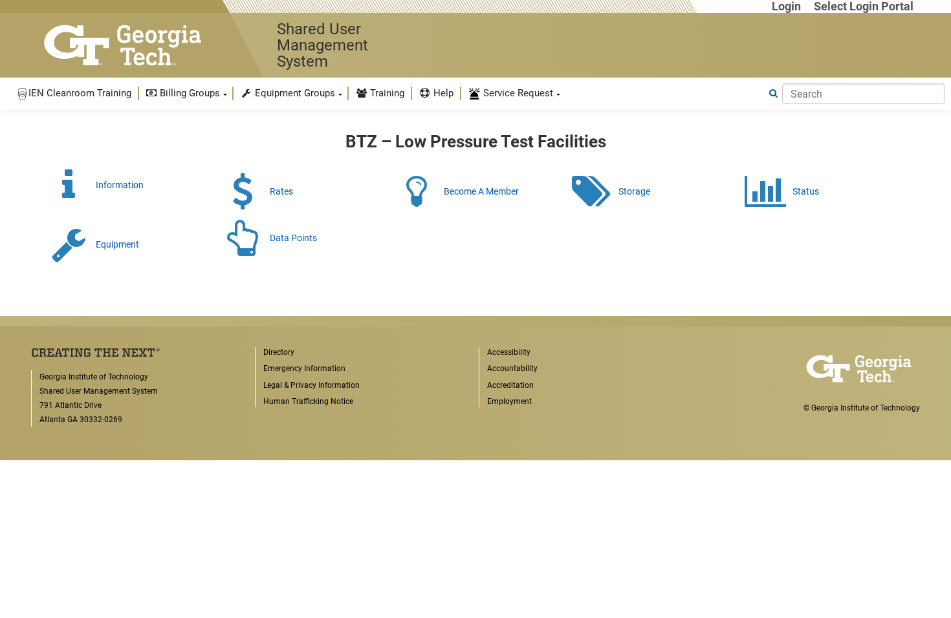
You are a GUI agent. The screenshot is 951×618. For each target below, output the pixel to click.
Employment (509, 401)
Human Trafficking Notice (308, 401)
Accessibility (508, 352)
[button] (74, 93)
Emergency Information (304, 368)
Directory (278, 352)
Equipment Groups (293, 93)
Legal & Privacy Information (311, 385)
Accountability (512, 368)
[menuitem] (74, 93)
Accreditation (510, 385)
